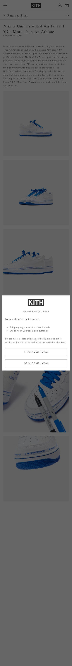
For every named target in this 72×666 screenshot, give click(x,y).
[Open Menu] (5, 5)
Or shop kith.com (36, 363)
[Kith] (36, 5)
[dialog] (36, 332)
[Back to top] (68, 15)
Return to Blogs (17, 15)
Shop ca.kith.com (36, 352)
